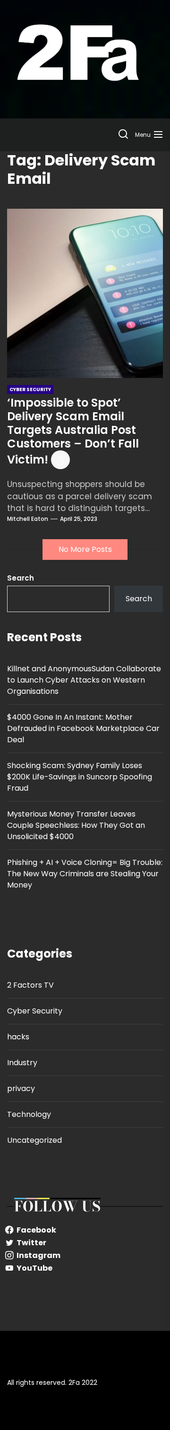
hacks (18, 1036)
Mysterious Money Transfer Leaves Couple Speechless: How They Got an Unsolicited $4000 (76, 825)
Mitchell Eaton (27, 519)
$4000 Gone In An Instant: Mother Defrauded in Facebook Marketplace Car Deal (83, 728)
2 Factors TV (30, 985)
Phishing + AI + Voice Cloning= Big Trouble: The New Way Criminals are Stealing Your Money (84, 873)
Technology (29, 1114)
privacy (21, 1088)
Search (20, 578)
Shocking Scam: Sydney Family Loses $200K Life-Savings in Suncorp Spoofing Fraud (79, 777)
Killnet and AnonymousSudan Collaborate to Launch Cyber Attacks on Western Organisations (84, 680)
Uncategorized (34, 1140)
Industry (22, 1062)
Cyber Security (34, 1011)
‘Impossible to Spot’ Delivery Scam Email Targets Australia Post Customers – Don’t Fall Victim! (73, 431)
